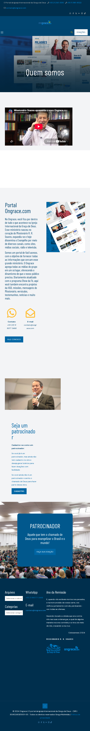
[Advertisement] (45, 166)
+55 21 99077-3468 (34, 597)
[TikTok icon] (85, 13)
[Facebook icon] (73, 13)
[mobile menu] (2, 33)
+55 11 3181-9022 (74, 2)
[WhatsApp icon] (70, 13)
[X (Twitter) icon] (76, 13)
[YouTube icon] (79, 13)
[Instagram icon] (82, 13)
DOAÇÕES (81, 32)
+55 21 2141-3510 (56, 2)
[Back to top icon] (45, 706)
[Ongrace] (45, 22)
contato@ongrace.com (16, 8)
